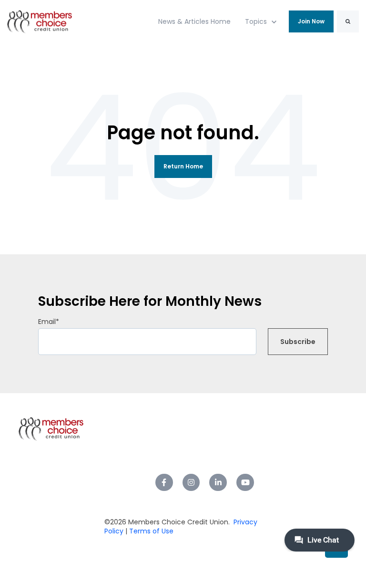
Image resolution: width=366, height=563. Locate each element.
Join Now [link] (311, 21)
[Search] (348, 21)
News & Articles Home (194, 21)
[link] (39, 21)
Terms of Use (150, 531)
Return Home (183, 166)
